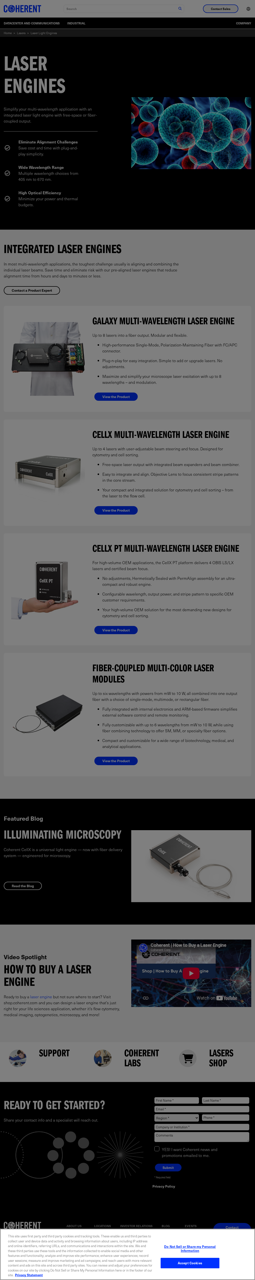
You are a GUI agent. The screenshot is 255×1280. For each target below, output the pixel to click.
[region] (127, 1254)
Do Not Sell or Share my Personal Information (190, 1248)
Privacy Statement (29, 1275)
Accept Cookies (190, 1263)
